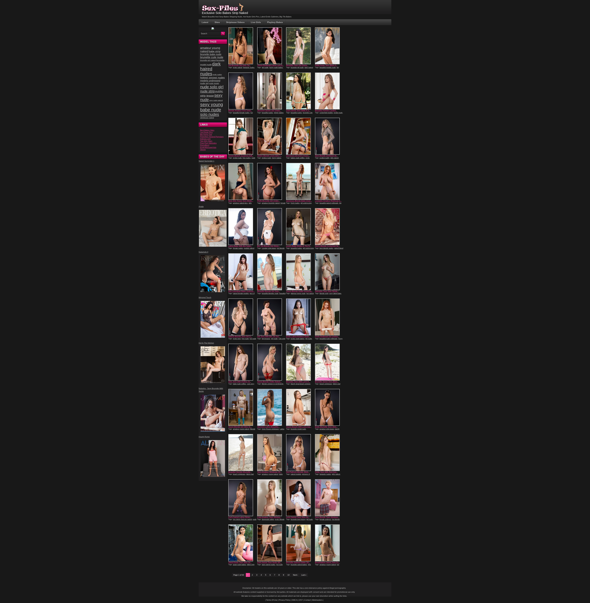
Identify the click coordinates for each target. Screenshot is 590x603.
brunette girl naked (208, 60)
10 (288, 575)
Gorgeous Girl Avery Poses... (298, 156)
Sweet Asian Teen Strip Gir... (240, 562)
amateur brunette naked (271, 203)
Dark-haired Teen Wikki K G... (298, 110)
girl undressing (306, 203)
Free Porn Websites (208, 143)
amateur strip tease (327, 429)
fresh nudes (295, 203)
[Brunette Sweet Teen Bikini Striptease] (329, 362)
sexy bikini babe (335, 293)
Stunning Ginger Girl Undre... (269, 110)
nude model (214, 83)
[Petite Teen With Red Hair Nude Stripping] (329, 452)
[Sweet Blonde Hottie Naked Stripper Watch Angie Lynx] (271, 362)
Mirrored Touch (205, 298)
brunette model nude (298, 429)
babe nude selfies (239, 384)
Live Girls (256, 22)
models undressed (210, 80)
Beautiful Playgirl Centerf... (326, 110)
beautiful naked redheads (329, 203)
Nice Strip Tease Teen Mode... (240, 201)
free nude (245, 339)
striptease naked (207, 118)
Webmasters (317, 600)
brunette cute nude (211, 57)
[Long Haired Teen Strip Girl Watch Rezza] (300, 497)
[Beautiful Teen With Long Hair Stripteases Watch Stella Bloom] (300, 362)
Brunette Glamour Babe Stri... (298, 562)
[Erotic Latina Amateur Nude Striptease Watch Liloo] (300, 317)
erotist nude (338, 113)
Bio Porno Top (206, 135)
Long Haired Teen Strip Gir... (298, 517)
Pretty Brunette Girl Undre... (268, 201)
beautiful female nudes (241, 113)
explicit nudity (324, 158)
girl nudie (265, 67)
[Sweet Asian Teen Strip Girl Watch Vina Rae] (242, 542)
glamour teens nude (298, 293)
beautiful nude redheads (328, 339)
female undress (325, 519)
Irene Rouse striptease (270, 429)
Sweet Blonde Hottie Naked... (269, 382)
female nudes (238, 248)
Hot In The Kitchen (206, 343)
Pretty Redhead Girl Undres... (327, 336)
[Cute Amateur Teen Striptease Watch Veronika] (271, 497)
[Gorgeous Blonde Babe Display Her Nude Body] (300, 181)
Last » (303, 575)
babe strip (214, 51)
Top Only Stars (206, 141)
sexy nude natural (216, 100)
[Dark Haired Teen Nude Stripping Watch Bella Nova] (271, 542)
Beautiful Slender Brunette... (240, 472)
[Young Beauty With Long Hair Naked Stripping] (300, 407)
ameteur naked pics (240, 203)
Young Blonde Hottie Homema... (299, 291)
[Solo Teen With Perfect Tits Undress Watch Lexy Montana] (242, 362)
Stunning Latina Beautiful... (268, 427)
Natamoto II (203, 252)
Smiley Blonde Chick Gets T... (269, 156)
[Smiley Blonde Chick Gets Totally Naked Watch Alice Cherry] (271, 136)
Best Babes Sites (207, 130)
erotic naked (237, 67)
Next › (295, 575)
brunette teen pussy (298, 519)
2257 (301, 600)
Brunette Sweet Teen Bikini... (327, 382)
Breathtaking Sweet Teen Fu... (327, 562)
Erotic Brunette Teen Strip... (326, 427)
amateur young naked (241, 429)
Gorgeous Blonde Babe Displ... (299, 201)
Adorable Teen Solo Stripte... (327, 291)
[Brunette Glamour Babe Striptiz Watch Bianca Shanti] (300, 542)
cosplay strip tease (269, 248)
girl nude (309, 519)
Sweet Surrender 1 (206, 161)
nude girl (204, 83)
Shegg (203, 150)
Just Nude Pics (206, 132)
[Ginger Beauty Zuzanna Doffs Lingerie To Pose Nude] (242, 136)
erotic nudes (217, 74)
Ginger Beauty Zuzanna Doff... (240, 156)
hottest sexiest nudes (212, 77)
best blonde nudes (326, 248)
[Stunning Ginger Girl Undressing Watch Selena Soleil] (271, 91)
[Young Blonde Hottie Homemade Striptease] (300, 271)
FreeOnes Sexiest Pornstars (212, 137)
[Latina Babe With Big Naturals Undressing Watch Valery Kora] (242, 226)
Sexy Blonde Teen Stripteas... (327, 517)
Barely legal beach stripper (300, 384)
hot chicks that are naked (242, 519)
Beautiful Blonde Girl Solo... (268, 291)
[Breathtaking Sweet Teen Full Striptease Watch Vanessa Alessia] (329, 542)
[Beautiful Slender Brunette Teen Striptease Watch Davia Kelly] (242, 452)
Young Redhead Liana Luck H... (270, 65)
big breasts (266, 339)
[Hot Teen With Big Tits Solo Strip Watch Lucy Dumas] (271, 317)
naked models (296, 474)
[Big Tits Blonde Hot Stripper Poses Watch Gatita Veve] (271, 226)
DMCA (294, 600)
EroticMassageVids (208, 147)
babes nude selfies (298, 158)
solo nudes (209, 114)
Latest (205, 22)
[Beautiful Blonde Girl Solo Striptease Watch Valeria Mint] (271, 271)
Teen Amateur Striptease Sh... (269, 472)
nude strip (207, 91)
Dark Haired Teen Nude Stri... (269, 562)
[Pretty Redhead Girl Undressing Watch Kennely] (329, 317)
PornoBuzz (204, 145)
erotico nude (266, 158)
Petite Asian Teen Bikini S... (326, 65)
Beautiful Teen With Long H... (298, 382)
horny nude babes (276, 67)
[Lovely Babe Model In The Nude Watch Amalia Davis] (300, 226)
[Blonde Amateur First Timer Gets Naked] (242, 91)
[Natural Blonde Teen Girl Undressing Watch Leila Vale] (242, 317)
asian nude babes (239, 564)
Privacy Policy (284, 600)
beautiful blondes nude (270, 293)
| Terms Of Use (271, 600)
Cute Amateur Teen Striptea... (269, 517)
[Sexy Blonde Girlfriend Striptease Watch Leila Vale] (329, 136)
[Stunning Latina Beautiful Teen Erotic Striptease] (271, 407)
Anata (201, 207)
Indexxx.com (205, 139)
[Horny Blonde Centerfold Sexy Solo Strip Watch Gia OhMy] (329, 226)
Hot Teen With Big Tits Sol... (268, 336)
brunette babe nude (210, 54)
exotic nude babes (297, 339)
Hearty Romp (204, 437)
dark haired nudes (268, 564)
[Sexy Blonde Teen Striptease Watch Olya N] (329, 497)
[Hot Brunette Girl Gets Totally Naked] (242, 45)
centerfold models (326, 113)
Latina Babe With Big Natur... (240, 246)
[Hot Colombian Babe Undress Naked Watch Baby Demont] (242, 271)
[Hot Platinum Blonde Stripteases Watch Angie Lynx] (300, 452)
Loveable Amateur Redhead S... (328, 201)
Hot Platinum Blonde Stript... (297, 472)
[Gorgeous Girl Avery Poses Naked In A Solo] (300, 136)
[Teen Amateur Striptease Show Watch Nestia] (271, 452)
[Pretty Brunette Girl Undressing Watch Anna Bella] (271, 181)
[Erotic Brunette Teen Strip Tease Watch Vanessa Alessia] (329, 407)
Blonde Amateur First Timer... (240, 110)
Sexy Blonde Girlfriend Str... (326, 156)
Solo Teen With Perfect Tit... (239, 382)
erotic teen (237, 339)
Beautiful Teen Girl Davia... (297, 65)
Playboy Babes (275, 22)
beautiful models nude (328, 67)
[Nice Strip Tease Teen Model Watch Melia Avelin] (242, 181)
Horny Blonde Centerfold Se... (327, 246)
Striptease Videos (235, 22)
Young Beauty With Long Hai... (298, 427)
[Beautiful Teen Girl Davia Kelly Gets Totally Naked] (300, 45)
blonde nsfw (324, 293)
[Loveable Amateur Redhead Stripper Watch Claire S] (329, 181)
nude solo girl (212, 87)
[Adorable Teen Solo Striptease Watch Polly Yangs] (329, 271)
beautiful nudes (267, 113)
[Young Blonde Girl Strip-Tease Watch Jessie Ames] (242, 407)
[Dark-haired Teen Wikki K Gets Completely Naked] (300, 91)
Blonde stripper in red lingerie (272, 384)
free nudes (247, 158)
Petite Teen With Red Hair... (326, 472)
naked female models (241, 293)
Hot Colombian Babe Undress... (241, 291)
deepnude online (268, 519)
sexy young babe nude (211, 107)
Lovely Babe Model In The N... (298, 246)
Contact (307, 600)
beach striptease (326, 384)
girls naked (334, 158)
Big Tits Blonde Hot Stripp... (268, 246)
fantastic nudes (248, 67)
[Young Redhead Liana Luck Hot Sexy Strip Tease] (271, 45)
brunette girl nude (297, 67)
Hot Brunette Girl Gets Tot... (239, 65)
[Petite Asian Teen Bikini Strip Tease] (329, 45)
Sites (217, 22)
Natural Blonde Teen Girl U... (240, 336)
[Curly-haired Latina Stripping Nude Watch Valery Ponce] (242, 497)
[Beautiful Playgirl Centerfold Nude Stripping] (329, 91)
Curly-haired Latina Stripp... (239, 517)
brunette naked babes (299, 564)
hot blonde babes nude (240, 113)
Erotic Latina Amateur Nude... (298, 336)
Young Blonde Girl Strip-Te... (240, 427)
